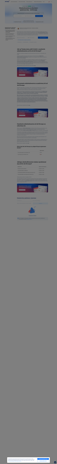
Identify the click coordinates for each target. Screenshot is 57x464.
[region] (28, 460)
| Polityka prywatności (18, 461)
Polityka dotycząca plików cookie (12, 461)
